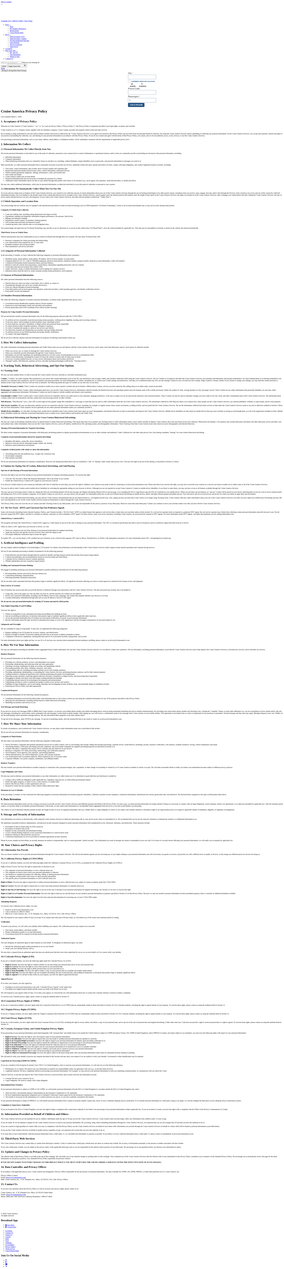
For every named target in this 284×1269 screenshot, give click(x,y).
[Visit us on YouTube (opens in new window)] (6, 1264)
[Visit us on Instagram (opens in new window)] (6, 1260)
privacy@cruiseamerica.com (16, 1177)
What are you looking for (30, 62)
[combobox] (142, 77)
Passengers (133, 96)
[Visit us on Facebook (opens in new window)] (5, 1262)
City (130, 73)
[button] (10, 25)
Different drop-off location (143, 81)
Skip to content (6, 2)
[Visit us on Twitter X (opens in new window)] (6, 1266)
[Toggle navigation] (2, 4)
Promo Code (134, 88)
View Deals (28, 21)
